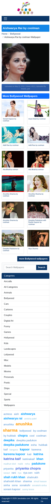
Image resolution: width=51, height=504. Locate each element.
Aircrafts (8, 281)
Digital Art (8, 321)
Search (41, 267)
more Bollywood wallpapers (33, 259)
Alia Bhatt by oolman (10, 170)
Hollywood (9, 338)
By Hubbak (10, 435)
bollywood (25, 430)
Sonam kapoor (12, 489)
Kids (6, 343)
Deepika (9, 440)
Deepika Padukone (16, 444)
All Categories (11, 287)
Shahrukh (32, 477)
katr (29, 454)
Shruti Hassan (40, 481)
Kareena (36, 449)
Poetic (7, 383)
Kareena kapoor (14, 454)
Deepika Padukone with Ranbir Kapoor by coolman (37, 222)
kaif (6, 449)
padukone (38, 463)
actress (8, 414)
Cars (6, 304)
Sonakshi (25, 485)
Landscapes (10, 349)
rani (14, 472)
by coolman (40, 430)
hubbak (43, 444)
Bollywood (15, 34)
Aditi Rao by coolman (11, 145)
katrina (38, 454)
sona (15, 485)
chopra (23, 435)
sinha (7, 485)
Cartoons (8, 309)
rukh (37, 472)
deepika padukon (26, 440)
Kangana (14, 450)
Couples (8, 315)
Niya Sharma (33, 249)
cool (32, 435)
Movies (7, 371)
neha (27, 464)
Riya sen (28, 472)
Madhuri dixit (10, 464)
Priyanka (9, 468)
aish (16, 414)
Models (7, 366)
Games (7, 332)
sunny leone (28, 489)
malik (20, 464)
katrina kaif (12, 459)
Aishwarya (28, 414)
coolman (41, 435)
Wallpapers (9, 405)
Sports (7, 399)
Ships (7, 388)
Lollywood (9, 354)
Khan (39, 459)
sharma (27, 481)
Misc (6, 360)
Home (4, 34)
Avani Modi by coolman (37, 119)
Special (7, 394)
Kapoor (25, 449)
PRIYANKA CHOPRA (28, 468)
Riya (19, 473)
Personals (9, 377)
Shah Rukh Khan (14, 477)
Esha (34, 444)
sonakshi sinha (39, 485)
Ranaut (7, 473)
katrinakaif (29, 459)
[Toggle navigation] (5, 18)
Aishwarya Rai (13, 418)
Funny (7, 326)
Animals (8, 292)
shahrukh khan (12, 481)
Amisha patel (30, 419)
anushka (9, 424)
